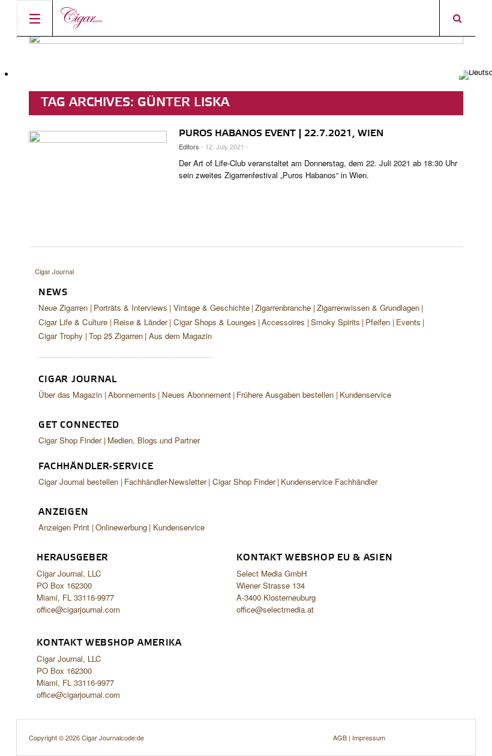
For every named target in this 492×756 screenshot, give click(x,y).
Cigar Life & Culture (72, 322)
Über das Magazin (70, 394)
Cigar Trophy (60, 335)
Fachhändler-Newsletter (165, 481)
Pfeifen (377, 322)
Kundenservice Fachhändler (329, 481)
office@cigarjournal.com (78, 609)
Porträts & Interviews (130, 307)
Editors (189, 146)
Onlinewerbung (121, 527)
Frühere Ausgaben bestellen (285, 394)
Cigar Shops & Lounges (214, 322)
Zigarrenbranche (283, 307)
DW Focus (246, 18)
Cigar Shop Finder (69, 440)
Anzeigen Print (63, 527)
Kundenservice (365, 394)
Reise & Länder (140, 322)
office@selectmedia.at (275, 609)
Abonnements (132, 394)
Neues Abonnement (196, 394)
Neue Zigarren (63, 307)
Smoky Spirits (335, 322)
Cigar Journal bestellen (78, 481)
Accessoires (283, 322)
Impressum (368, 737)
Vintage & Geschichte (211, 307)
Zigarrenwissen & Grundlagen (368, 307)
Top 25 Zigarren (116, 335)
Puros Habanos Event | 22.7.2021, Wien (281, 134)
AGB (340, 737)
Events (408, 322)
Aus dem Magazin (180, 335)
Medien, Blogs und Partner (153, 440)
